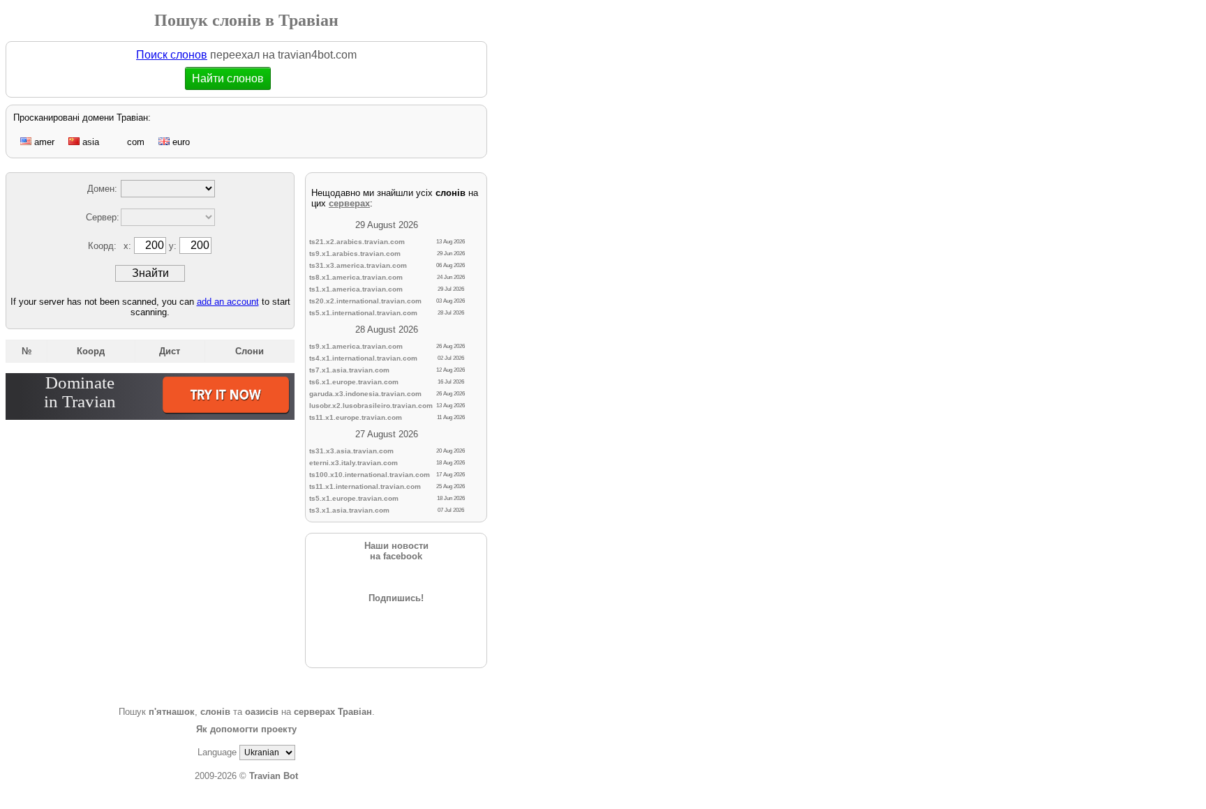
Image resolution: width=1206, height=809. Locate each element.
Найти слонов (236, 78)
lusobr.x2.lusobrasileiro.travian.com (371, 405)
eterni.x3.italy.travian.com (353, 463)
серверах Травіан (333, 711)
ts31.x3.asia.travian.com (351, 451)
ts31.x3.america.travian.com (358, 265)
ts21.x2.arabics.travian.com (357, 241)
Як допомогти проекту (246, 729)
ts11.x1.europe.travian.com (355, 417)
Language (217, 752)
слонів (215, 711)
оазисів (261, 711)
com (134, 142)
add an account (228, 301)
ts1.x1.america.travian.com (356, 289)
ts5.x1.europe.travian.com (354, 498)
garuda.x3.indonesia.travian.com (365, 394)
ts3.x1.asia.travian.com (349, 510)
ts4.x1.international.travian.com (363, 358)
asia (89, 142)
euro (180, 142)
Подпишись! (396, 598)
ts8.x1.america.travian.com (356, 277)
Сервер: (102, 217)
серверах (349, 203)
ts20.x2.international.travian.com (365, 301)
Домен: (102, 188)
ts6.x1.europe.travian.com (354, 382)
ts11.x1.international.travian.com (365, 486)
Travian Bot (273, 776)
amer (42, 142)
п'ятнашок (172, 711)
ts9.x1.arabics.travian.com (355, 253)
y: (174, 246)
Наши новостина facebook (396, 550)
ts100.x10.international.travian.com (369, 474)
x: (129, 246)
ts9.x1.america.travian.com (356, 346)
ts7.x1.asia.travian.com (349, 370)
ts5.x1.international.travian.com (363, 313)
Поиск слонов (171, 55)
